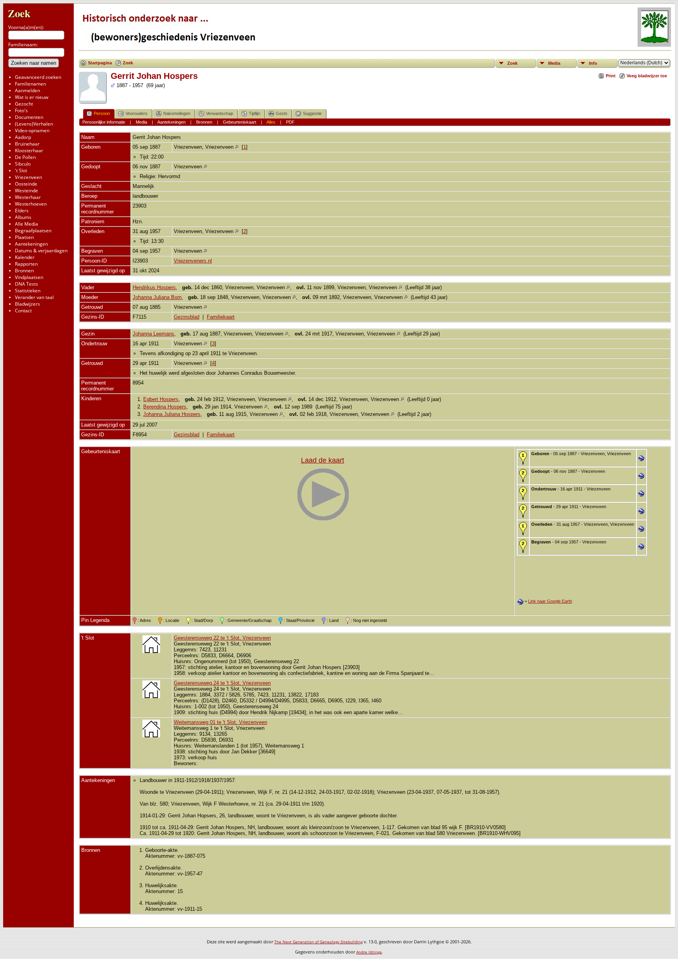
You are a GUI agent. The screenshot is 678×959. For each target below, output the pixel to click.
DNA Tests (26, 284)
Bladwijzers (27, 304)
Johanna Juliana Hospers (171, 414)
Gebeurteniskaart (239, 122)
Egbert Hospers (161, 399)
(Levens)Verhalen (34, 123)
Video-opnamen (32, 130)
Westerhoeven (31, 204)
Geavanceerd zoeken (38, 77)
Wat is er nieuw (31, 97)
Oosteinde (26, 183)
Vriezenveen (28, 177)
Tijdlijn (254, 113)
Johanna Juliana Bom (157, 297)
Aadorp (23, 137)
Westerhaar (28, 197)
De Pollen (25, 157)
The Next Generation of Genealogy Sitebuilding (318, 941)
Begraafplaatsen (33, 230)
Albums (23, 217)
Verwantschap (219, 113)
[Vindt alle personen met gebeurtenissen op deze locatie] (237, 147)
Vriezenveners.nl (193, 261)
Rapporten (26, 264)
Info (593, 63)
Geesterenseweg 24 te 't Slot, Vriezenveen (222, 683)
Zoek (19, 13)
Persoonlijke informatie (103, 122)
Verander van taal (34, 297)
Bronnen (24, 270)
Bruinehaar (27, 143)
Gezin (281, 113)
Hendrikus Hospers (154, 287)
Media (554, 63)
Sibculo (23, 163)
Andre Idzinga (369, 952)
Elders (22, 210)
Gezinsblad (186, 317)
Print (611, 75)
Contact (23, 310)
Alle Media (26, 224)
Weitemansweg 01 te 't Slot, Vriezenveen (220, 722)
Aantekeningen (31, 244)
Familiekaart (221, 317)
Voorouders (137, 113)
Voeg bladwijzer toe (647, 75)
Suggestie (312, 113)
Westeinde (26, 190)
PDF (290, 122)
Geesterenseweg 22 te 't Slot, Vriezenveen (222, 638)
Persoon (102, 113)
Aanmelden (27, 90)
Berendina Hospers (164, 407)
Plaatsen (24, 237)
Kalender (25, 257)
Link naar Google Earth (550, 601)
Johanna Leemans (153, 334)
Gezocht (24, 103)
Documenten (29, 117)
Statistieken (27, 290)
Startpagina (100, 62)
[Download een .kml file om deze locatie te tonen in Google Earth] (641, 459)
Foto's (21, 110)
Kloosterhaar (29, 150)
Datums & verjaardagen (41, 250)
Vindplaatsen (29, 277)
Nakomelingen (176, 113)
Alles (270, 122)
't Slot (21, 170)
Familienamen (30, 83)
